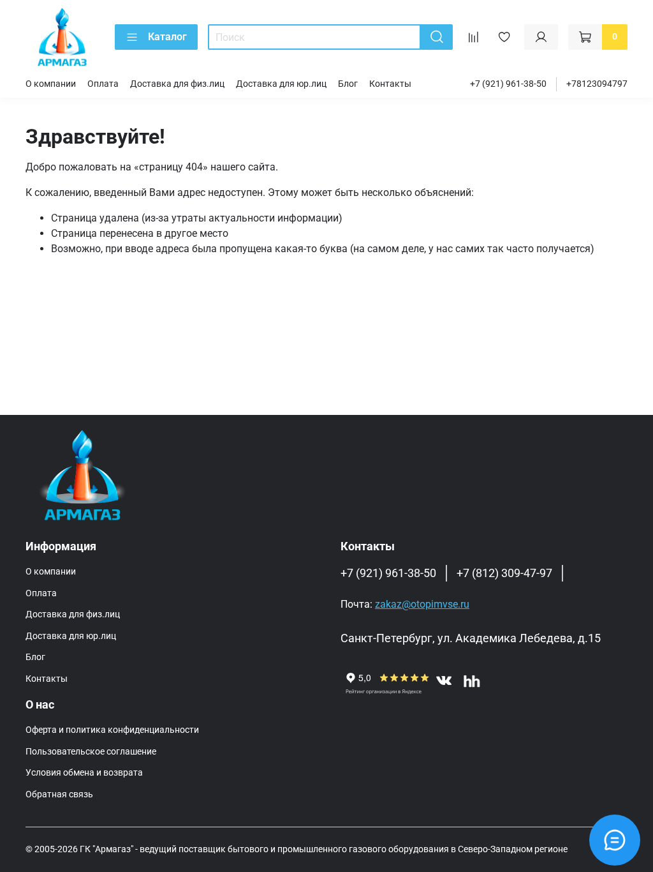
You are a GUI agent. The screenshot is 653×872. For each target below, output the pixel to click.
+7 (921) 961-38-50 (508, 84)
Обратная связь (59, 794)
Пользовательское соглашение (91, 751)
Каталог (167, 37)
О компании (51, 84)
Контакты (390, 84)
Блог (348, 84)
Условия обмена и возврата (84, 772)
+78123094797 (596, 84)
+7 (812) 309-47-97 (504, 573)
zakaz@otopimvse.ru (422, 604)
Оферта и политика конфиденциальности (112, 730)
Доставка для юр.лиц (281, 84)
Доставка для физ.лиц (177, 84)
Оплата (103, 84)
